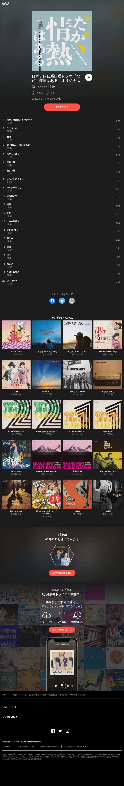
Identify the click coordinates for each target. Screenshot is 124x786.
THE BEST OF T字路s (108, 351)
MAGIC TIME (16, 351)
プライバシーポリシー (25, 746)
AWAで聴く (62, 107)
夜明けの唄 (77, 471)
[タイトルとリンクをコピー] (72, 301)
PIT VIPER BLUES (108, 471)
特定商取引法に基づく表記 (75, 746)
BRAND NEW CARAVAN (46, 471)
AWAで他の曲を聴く (62, 572)
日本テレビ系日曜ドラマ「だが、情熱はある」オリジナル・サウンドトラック (53, 694)
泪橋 (16, 391)
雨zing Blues (16, 471)
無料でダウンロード (62, 629)
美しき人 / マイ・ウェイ (77, 351)
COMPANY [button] (9, 717)
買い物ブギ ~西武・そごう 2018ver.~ (46, 512)
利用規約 (6, 746)
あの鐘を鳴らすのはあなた (47, 431)
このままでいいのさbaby (46, 351)
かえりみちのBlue (77, 391)
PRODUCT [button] (9, 707)
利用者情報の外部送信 (49, 746)
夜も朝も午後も (107, 391)
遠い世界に (46, 391)
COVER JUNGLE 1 (77, 431)
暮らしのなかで (16, 511)
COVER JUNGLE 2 (16, 431)
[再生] (88, 77)
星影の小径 (107, 431)
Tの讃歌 (108, 511)
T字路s (51, 86)
